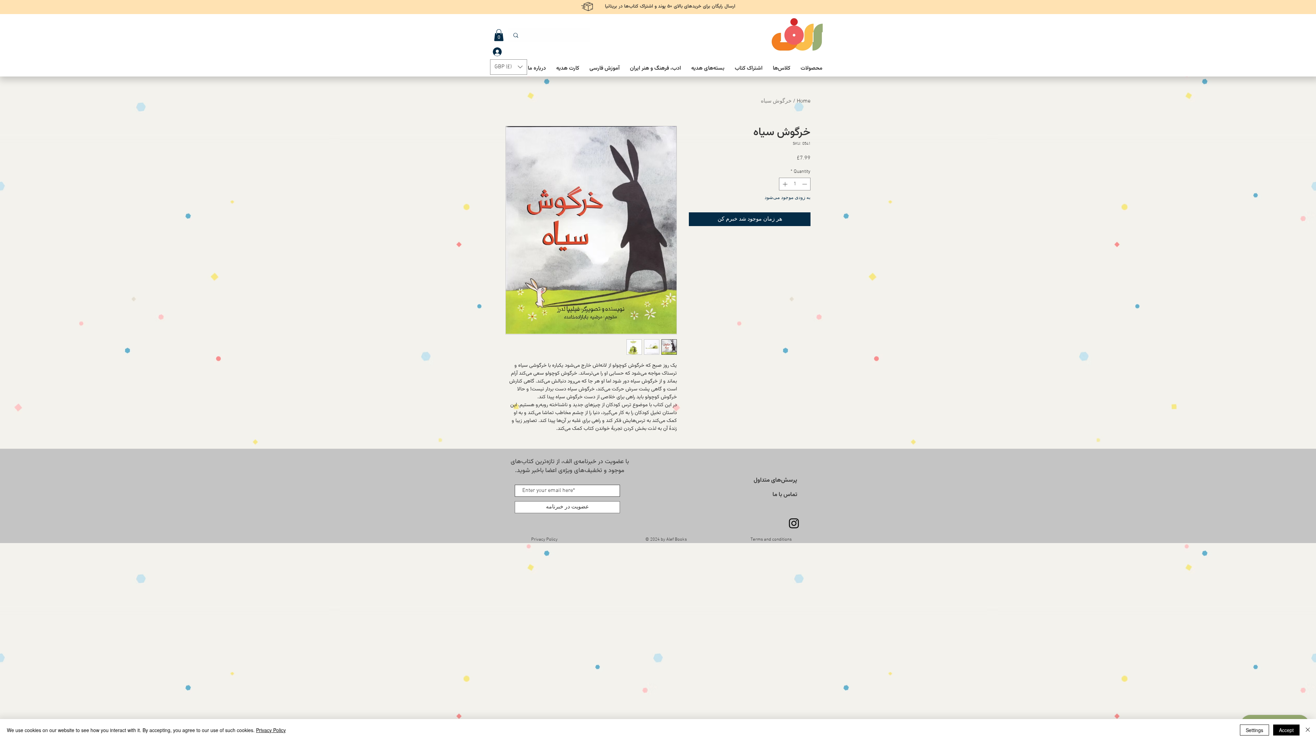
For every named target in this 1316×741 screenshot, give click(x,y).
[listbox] (508, 67)
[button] (499, 35)
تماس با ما (784, 494)
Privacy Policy (271, 730)
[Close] (1308, 730)
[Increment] (784, 184)
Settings (1254, 730)
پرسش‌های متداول (775, 480)
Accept (1286, 730)
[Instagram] (794, 523)
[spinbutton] (795, 184)
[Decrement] (805, 184)
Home (804, 101)
